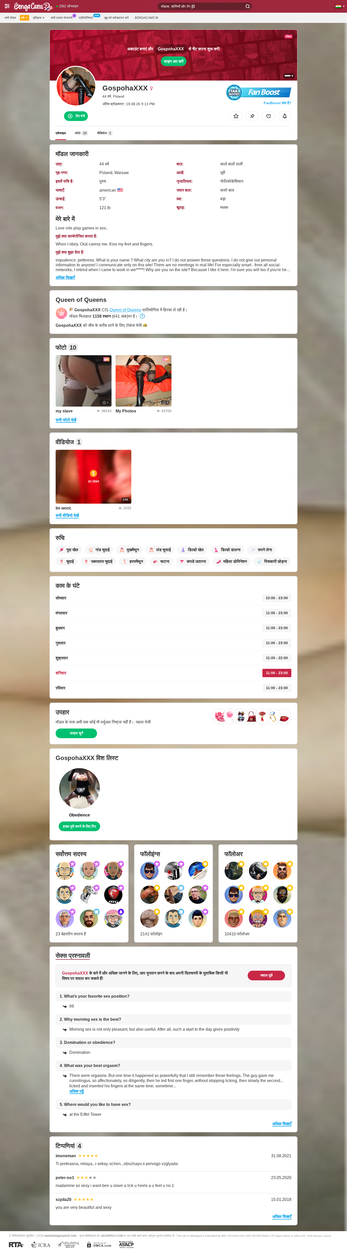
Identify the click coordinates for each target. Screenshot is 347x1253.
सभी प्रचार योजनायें (61, 18)
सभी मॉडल (10, 18)
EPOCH (91, 1235)
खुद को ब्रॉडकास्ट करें (116, 18)
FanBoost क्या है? (277, 103)
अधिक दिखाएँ (65, 277)
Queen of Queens (125, 310)
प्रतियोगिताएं (86, 18)
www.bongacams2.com (60, 1235)
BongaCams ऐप (146, 18)
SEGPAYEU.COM (112, 1235)
